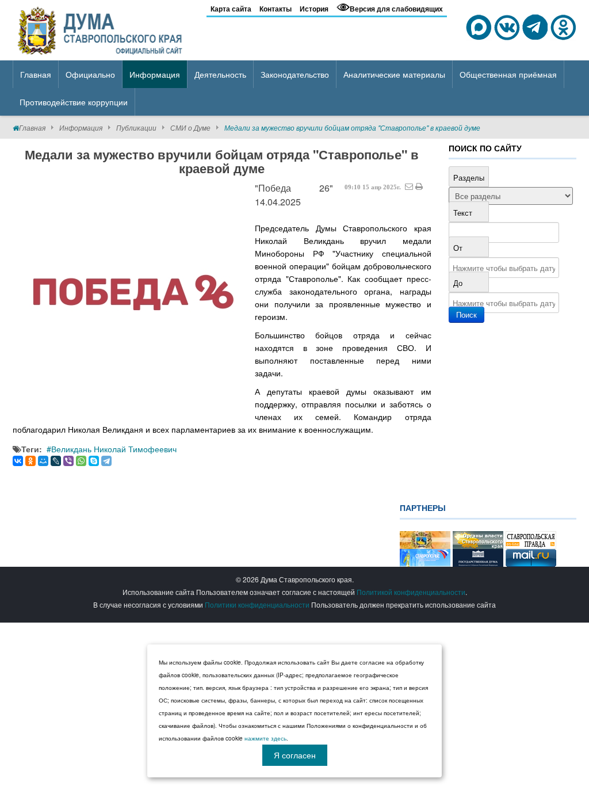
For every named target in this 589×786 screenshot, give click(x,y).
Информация (80, 127)
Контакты (275, 8)
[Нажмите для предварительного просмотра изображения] (133, 299)
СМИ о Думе (190, 127)
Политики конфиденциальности (257, 604)
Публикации (136, 127)
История (314, 8)
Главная (32, 127)
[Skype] (94, 461)
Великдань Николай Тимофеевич (114, 449)
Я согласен (295, 755)
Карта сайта (231, 8)
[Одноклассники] (30, 461)
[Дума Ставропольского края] (101, 29)
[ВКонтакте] (18, 461)
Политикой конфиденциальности (411, 592)
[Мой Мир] (43, 461)
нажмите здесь (265, 738)
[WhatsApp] (81, 461)
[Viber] (68, 461)
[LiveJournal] (56, 461)
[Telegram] (106, 461)
